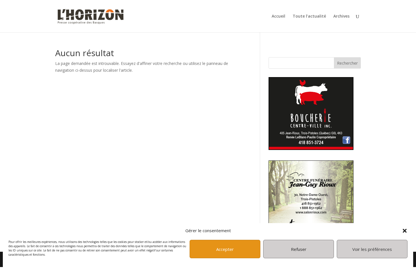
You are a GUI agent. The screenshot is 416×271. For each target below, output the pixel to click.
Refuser (298, 249)
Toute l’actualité (309, 16)
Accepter (225, 249)
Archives (341, 16)
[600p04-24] (311, 148)
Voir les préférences (372, 249)
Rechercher (347, 63)
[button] (405, 231)
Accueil (278, 16)
